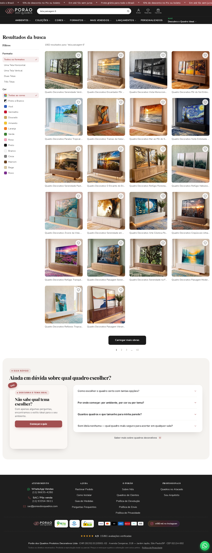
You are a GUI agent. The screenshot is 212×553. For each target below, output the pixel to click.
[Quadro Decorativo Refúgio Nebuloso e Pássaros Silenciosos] (190, 166)
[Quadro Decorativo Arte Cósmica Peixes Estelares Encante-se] (148, 213)
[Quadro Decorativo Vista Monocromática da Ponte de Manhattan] (148, 72)
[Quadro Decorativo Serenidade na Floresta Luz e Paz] (148, 260)
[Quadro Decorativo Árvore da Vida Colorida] (64, 213)
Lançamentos (125, 20)
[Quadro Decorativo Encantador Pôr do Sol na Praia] (106, 72)
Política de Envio (128, 507)
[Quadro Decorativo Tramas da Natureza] (106, 119)
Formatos (76, 20)
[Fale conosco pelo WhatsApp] (204, 545)
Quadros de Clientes (128, 495)
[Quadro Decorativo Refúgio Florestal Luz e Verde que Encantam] (148, 166)
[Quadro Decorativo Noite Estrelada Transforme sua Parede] (190, 119)
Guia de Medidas (84, 501)
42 (137, 350)
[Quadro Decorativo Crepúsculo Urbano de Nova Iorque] (190, 213)
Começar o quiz (38, 424)
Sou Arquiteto (171, 495)
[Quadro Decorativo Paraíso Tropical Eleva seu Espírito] (64, 119)
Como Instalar (84, 495)
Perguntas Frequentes (84, 507)
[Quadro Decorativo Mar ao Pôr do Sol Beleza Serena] (148, 119)
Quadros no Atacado (172, 489)
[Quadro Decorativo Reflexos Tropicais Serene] (64, 307)
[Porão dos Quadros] (19, 11)
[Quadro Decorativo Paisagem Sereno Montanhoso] (106, 260)
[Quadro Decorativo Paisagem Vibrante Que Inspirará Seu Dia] (106, 307)
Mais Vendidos (99, 20)
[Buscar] (128, 11)
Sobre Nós (128, 489)
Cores (59, 20)
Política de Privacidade (128, 513)
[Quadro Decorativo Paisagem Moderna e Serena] (190, 260)
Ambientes (21, 20)
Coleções (41, 20)
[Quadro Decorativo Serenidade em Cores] (106, 213)
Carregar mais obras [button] (127, 340)
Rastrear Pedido (84, 489)
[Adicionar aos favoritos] (78, 55)
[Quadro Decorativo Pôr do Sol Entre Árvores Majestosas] (190, 72)
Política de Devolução (128, 501)
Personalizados (152, 20)
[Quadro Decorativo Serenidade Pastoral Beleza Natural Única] (64, 166)
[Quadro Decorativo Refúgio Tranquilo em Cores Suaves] (64, 260)
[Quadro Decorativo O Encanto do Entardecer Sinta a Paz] (106, 166)
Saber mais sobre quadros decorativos (135, 437)
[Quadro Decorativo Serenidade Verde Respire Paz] (64, 72)
